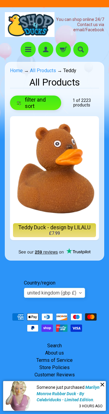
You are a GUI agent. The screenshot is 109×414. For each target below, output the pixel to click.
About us (54, 353)
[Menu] (28, 49)
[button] (35, 103)
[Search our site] (80, 49)
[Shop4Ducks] (29, 24)
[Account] (45, 49)
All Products (43, 70)
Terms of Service (54, 360)
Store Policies (54, 367)
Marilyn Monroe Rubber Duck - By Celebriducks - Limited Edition (68, 393)
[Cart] (63, 49)
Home (16, 70)
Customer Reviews (55, 375)
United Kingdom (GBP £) (51, 293)
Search (54, 345)
